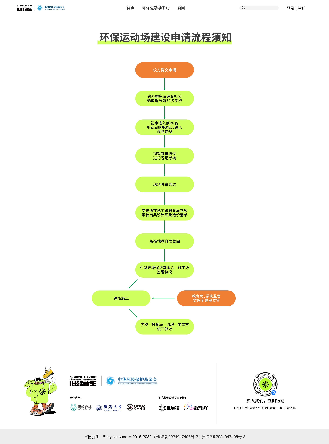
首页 (131, 7)
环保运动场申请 (156, 7)
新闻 (181, 7)
